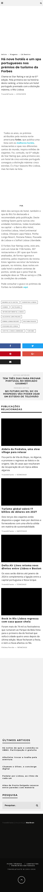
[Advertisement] (21, 29)
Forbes (5, 307)
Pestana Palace (29, 321)
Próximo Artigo (21, 388)
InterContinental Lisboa (13, 312)
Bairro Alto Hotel (10, 302)
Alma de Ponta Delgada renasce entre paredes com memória (20, 786)
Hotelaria (16, 307)
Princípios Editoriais (23, 865)
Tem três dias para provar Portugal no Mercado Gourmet (21, 381)
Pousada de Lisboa (10, 326)
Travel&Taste (7, 94)
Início (4, 54)
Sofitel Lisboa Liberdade (13, 331)
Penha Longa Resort (11, 321)
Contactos (33, 864)
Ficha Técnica (14, 864)
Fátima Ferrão (8, 647)
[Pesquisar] (41, 3)
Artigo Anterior (21, 375)
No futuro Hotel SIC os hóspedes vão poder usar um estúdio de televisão (21, 394)
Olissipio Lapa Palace (12, 316)
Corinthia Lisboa (29, 302)
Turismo (30, 331)
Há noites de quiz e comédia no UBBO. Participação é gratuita (20, 749)
